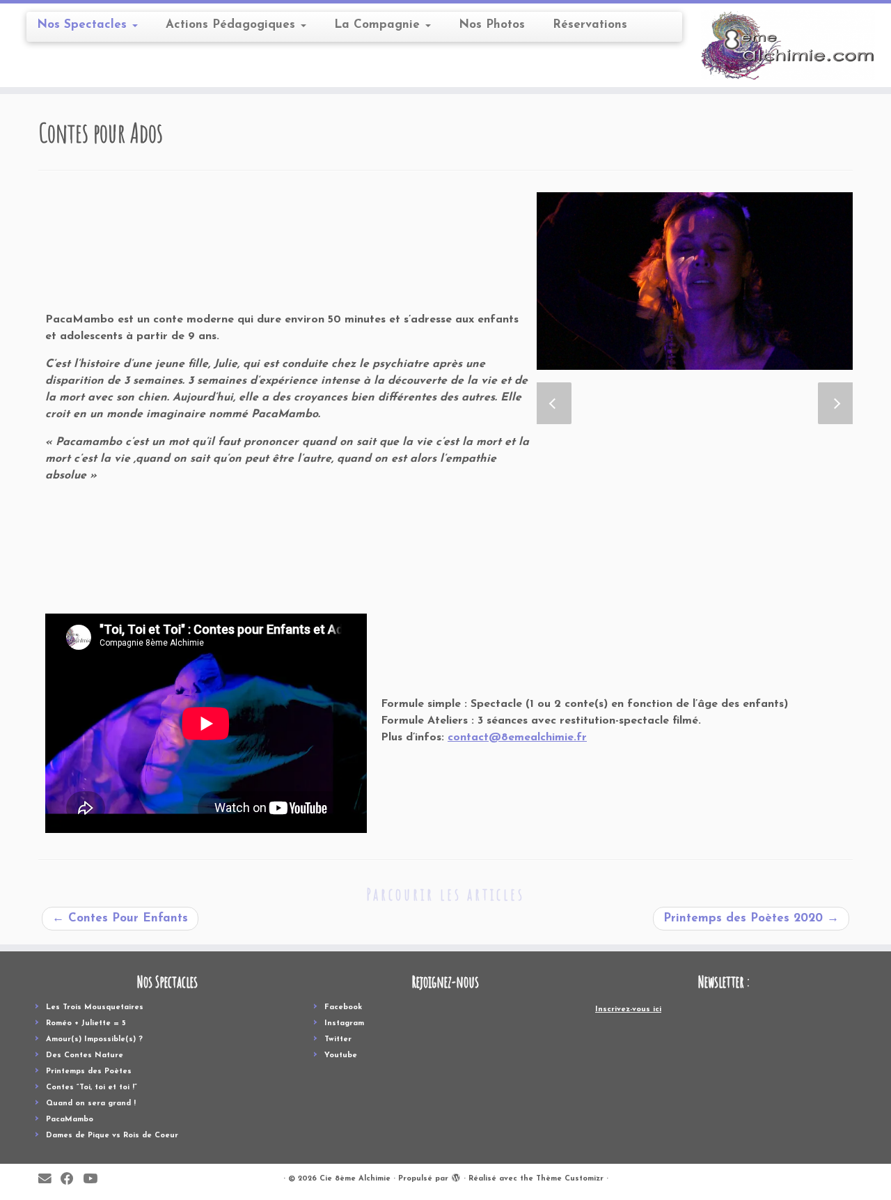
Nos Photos (492, 25)
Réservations (590, 25)
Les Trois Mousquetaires (94, 1007)
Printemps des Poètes (89, 1071)
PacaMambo (69, 1119)
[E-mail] (49, 1179)
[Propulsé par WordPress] (456, 1176)
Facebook (343, 1007)
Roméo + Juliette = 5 (86, 1023)
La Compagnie (379, 25)
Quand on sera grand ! (91, 1103)
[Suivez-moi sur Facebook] (72, 1179)
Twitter (338, 1039)
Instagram (344, 1023)
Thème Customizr (570, 1179)
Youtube (340, 1055)
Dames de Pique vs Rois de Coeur (112, 1135)
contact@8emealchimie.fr (517, 737)
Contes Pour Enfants (120, 918)
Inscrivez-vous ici (628, 1009)
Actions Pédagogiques (232, 25)
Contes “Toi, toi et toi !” (91, 1087)
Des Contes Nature (84, 1055)
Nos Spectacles (84, 25)
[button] (554, 403)
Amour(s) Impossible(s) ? (94, 1039)
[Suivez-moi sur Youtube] (95, 1179)
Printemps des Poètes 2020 (751, 918)
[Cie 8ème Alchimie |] (788, 45)
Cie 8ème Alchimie (355, 1179)
